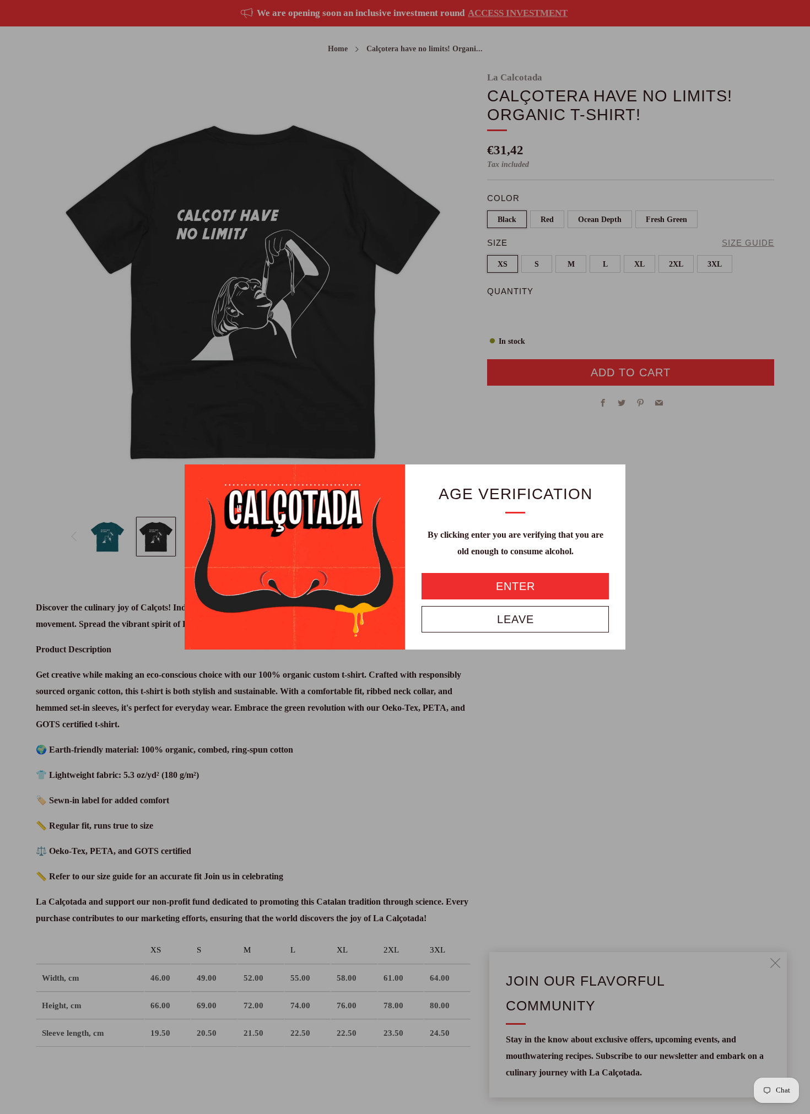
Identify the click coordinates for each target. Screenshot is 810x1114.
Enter (515, 586)
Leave (515, 619)
